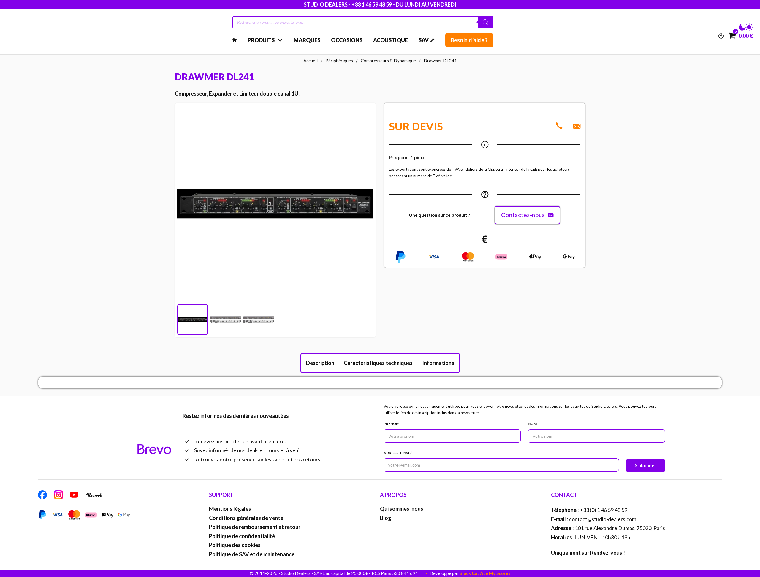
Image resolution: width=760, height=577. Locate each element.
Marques (307, 40)
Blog (385, 518)
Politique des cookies (235, 545)
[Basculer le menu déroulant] (280, 40)
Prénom (391, 423)
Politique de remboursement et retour (254, 527)
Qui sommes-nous (401, 508)
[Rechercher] (485, 22)
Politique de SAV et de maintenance (251, 554)
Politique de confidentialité (242, 536)
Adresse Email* (398, 452)
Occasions (346, 40)
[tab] (320, 363)
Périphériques (339, 60)
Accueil (310, 60)
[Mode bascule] (746, 27)
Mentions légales (230, 508)
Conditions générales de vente (246, 518)
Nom (532, 423)
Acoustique (390, 40)
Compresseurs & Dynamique (388, 60)
